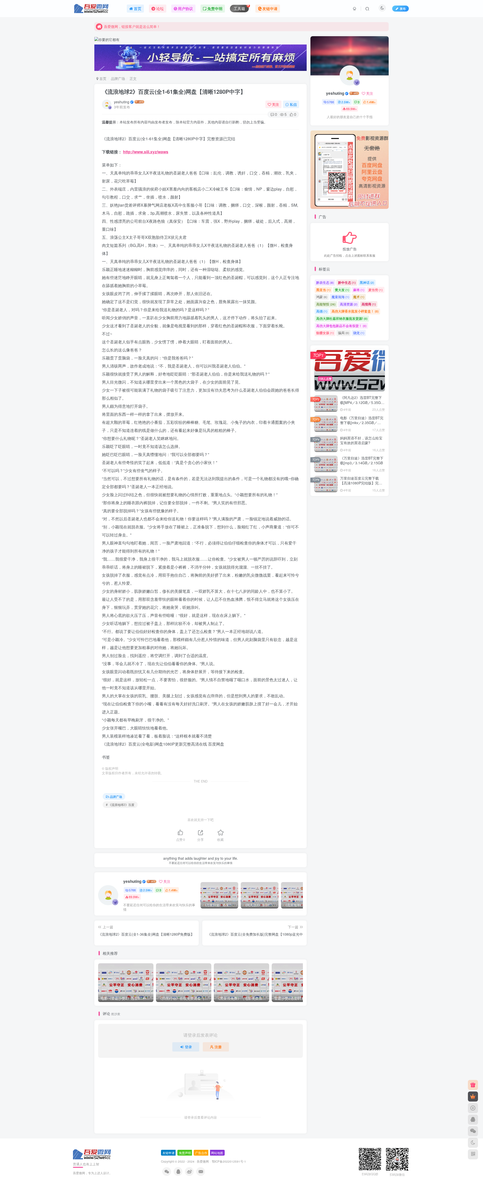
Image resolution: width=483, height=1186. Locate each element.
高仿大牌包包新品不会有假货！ (341, 326)
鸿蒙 (321, 297)
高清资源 (348, 304)
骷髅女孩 (325, 333)
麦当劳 (375, 290)
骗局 (343, 333)
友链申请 (169, 1153)
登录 (188, 1046)
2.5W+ (147, 890)
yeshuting (121, 101)
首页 (102, 78)
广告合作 (201, 1153)
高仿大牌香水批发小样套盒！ (355, 311)
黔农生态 (325, 283)
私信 (293, 104)
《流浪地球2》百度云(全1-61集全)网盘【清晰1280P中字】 (174, 91)
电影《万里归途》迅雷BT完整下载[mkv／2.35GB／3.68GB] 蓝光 (361, 423)
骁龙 (358, 333)
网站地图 (217, 1153)
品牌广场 (118, 78)
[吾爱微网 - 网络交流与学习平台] (92, 1153)
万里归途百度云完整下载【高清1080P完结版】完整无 (361, 483)
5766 (132, 890)
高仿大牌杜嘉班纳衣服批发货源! (342, 318)
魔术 (358, 297)
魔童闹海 (340, 297)
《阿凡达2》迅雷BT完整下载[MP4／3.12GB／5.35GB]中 (362, 402)
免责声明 (185, 1153)
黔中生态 (347, 283)
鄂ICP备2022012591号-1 (228, 1161)
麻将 (358, 290)
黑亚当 (323, 290)
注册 (218, 1046)
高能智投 (326, 304)
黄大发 (342, 290)
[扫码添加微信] (473, 1131)
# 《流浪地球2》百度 (120, 804)
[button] (310, 169)
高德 (321, 311)
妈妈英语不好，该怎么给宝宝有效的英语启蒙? (361, 441)
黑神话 (367, 283)
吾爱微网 (203, 1161)
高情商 (368, 304)
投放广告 (350, 249)
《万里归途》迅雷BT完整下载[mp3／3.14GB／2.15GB (361, 461)
